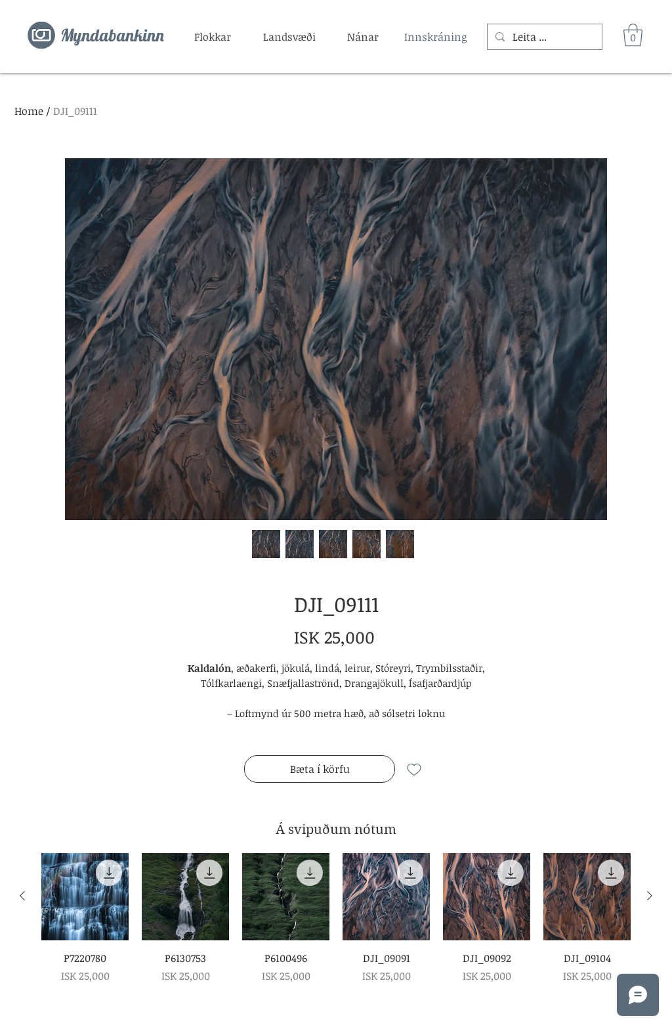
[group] (336, 918)
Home (28, 111)
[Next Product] (650, 896)
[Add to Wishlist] (414, 769)
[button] (212, 37)
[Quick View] (85, 896)
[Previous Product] (22, 896)
